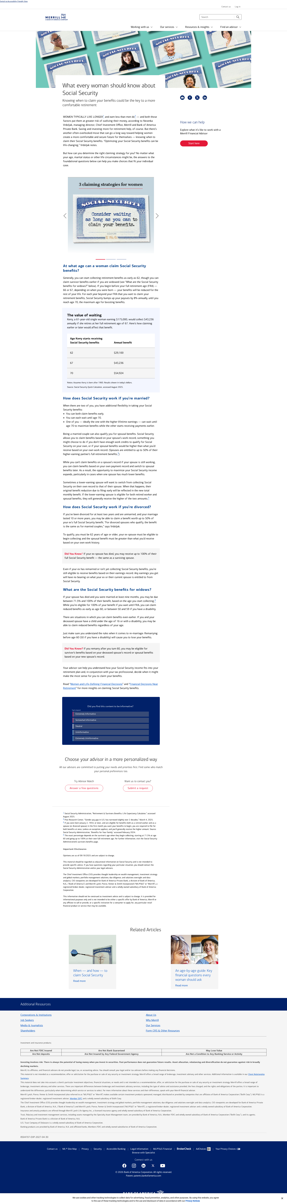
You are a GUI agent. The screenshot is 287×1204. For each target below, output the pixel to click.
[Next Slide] (157, 215)
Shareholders (27, 1030)
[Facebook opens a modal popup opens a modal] (124, 1165)
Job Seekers (27, 1020)
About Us (151, 1015)
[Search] (237, 17)
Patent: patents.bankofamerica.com (143, 1175)
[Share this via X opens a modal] (197, 97)
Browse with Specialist (143, 1152)
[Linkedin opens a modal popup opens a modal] (143, 1165)
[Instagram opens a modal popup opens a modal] (134, 1165)
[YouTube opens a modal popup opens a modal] (162, 1165)
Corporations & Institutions (36, 1015)
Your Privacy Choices (226, 1148)
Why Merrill (152, 1020)
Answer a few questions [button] (84, 788)
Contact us (52, 1148)
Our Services (153, 1025)
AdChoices (201, 1148)
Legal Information (139, 1148)
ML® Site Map (69, 1148)
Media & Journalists (31, 1025)
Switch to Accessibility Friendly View (14, 1)
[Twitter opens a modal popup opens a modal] (153, 1165)
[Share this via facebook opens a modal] (190, 97)
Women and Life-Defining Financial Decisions (96, 684)
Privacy (85, 1148)
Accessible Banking (116, 1148)
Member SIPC (76, 1098)
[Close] (282, 1198)
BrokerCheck (184, 1148)
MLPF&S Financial (162, 1148)
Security (98, 1148)
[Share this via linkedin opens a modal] (205, 97)
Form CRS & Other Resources (163, 1030)
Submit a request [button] (138, 788)
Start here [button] (194, 143)
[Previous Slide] (65, 215)
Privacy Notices (193, 1201)
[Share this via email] (182, 97)
